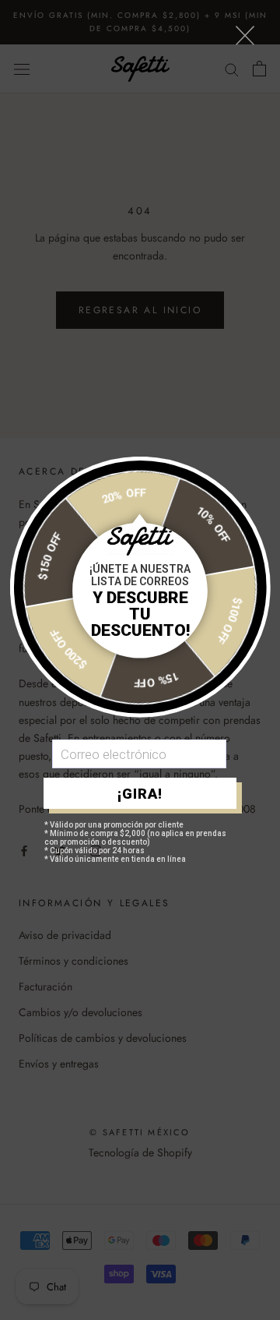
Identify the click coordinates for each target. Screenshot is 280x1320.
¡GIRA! (140, 793)
